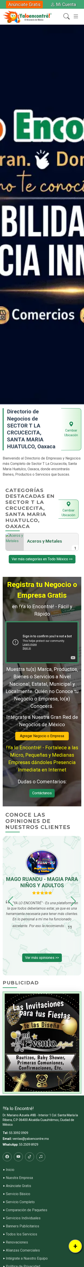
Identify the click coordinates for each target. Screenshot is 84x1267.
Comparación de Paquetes (26, 1210)
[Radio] (40, 1156)
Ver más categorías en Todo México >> (42, 559)
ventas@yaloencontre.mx (31, 1138)
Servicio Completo (20, 1202)
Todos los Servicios (21, 1234)
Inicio (10, 1170)
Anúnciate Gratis (24, 4)
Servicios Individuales (23, 1218)
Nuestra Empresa (19, 1178)
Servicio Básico (18, 1194)
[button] (4, 215)
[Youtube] (18, 1156)
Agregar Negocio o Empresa (42, 736)
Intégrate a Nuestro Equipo (27, 1258)
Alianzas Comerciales (23, 1250)
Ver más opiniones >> (42, 958)
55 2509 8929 (28, 1144)
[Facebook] (7, 1156)
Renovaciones (17, 1242)
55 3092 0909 (18, 1133)
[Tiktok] (29, 1156)
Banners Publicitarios (22, 1226)
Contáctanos (42, 793)
